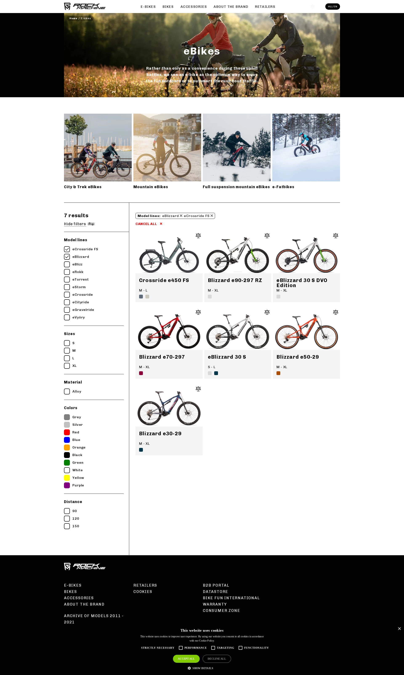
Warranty (215, 604)
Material (73, 382)
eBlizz (77, 264)
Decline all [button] (217, 658)
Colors (70, 408)
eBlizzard (80, 257)
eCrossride (82, 295)
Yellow (78, 478)
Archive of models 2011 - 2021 (94, 619)
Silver (77, 425)
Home (73, 18)
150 (75, 526)
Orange (79, 447)
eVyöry (78, 317)
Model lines (75, 240)
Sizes (69, 334)
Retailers (265, 7)
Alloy (76, 391)
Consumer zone (221, 610)
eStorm (79, 287)
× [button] (399, 628)
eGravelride (83, 310)
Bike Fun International (231, 598)
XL (74, 366)
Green (78, 463)
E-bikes (148, 7)
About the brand (231, 7)
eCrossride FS (85, 249)
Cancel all (146, 224)
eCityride (80, 302)
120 (75, 519)
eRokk (78, 272)
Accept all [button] (186, 658)
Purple (78, 485)
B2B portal (216, 585)
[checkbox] (67, 249)
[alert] (202, 649)
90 (74, 511)
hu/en (332, 6)
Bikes (168, 7)
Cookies (142, 591)
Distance (73, 501)
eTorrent (80, 279)
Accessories (194, 7)
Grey (76, 417)
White (77, 470)
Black (77, 455)
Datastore (215, 591)
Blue (76, 440)
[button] (202, 668)
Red (75, 432)
